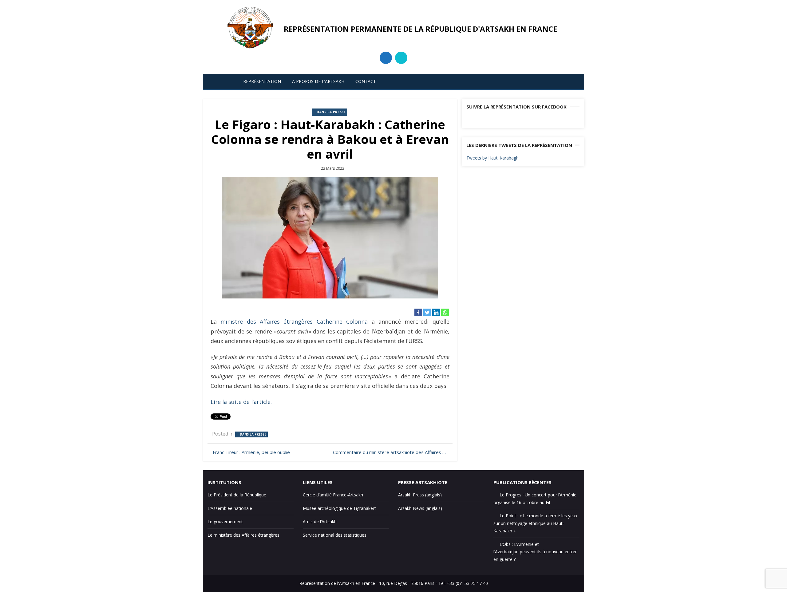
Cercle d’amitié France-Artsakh (333, 495)
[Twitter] (427, 312)
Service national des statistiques (334, 535)
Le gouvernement (225, 521)
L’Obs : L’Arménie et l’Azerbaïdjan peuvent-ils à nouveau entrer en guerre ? (535, 551)
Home (223, 81)
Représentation (262, 81)
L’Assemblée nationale (230, 508)
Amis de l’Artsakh (320, 521)
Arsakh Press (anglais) (420, 495)
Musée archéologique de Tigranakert (339, 508)
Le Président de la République (237, 495)
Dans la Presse (331, 112)
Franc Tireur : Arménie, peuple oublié (251, 452)
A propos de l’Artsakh (318, 81)
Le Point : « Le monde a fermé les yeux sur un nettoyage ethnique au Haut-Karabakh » (535, 523)
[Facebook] (418, 312)
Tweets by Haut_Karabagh (492, 158)
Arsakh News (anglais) (420, 508)
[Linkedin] (436, 312)
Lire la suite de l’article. (241, 401)
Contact (365, 81)
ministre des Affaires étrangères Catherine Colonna (294, 321)
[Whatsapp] (445, 312)
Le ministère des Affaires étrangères (243, 535)
